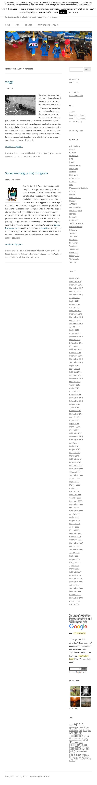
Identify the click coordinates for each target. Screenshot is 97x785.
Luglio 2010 (74, 446)
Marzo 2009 (74, 491)
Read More (72, 12)
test (80, 757)
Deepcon (83, 730)
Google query (77, 740)
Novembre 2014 (76, 359)
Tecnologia (34, 254)
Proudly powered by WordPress (37, 776)
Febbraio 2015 (75, 349)
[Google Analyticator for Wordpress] (80, 672)
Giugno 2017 (74, 304)
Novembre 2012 (76, 398)
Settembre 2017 (76, 294)
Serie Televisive (75, 226)
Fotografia (73, 168)
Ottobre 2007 (74, 546)
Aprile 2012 (74, 407)
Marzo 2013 (74, 391)
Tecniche (73, 246)
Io (83, 740)
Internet (50, 251)
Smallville (72, 753)
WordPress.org (75, 121)
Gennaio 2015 (75, 352)
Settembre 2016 (76, 323)
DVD (71, 159)
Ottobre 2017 (74, 291)
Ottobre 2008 (74, 507)
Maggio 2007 (74, 562)
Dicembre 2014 (75, 356)
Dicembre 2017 (75, 285)
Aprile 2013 (74, 388)
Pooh (71, 751)
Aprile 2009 (74, 488)
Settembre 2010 (76, 440)
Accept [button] (62, 12)
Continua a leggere (14, 146)
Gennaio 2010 (75, 462)
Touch (86, 757)
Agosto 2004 (74, 601)
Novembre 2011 (76, 414)
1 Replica (9, 88)
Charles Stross (74, 729)
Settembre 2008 (76, 511)
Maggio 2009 (74, 485)
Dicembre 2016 (75, 314)
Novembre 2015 (76, 336)
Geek (71, 740)
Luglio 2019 (74, 278)
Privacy (76, 751)
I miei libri (73, 83)
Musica (72, 191)
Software (73, 230)
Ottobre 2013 (74, 381)
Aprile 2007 (74, 565)
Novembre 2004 (76, 598)
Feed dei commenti (77, 118)
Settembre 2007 (76, 549)
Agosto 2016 (74, 327)
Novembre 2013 (76, 378)
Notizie (72, 201)
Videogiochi (74, 255)
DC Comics (73, 155)
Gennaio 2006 (75, 594)
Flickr (71, 738)
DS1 (71, 733)
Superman (73, 243)
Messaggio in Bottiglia (78, 188)
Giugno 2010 (74, 449)
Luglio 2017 (74, 301)
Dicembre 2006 (75, 578)
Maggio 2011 (74, 427)
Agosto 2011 (74, 420)
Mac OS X (80, 747)
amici (71, 725)
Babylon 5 (82, 727)
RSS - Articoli (74, 92)
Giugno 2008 (74, 520)
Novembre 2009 (76, 469)
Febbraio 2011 (75, 433)
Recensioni (9, 254)
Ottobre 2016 (74, 320)
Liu (16, 228)
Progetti (72, 213)
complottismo (85, 729)
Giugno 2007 (74, 559)
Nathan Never (75, 197)
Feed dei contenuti (77, 115)
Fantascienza (74, 165)
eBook (55, 254)
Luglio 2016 (74, 330)
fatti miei (85, 736)
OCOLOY (73, 204)
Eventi (72, 162)
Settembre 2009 (76, 475)
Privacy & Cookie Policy (48, 25)
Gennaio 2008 (75, 536)
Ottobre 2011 (74, 417)
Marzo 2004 (74, 604)
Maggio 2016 (74, 333)
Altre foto (73, 708)
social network (15, 257)
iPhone (73, 742)
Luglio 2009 (74, 482)
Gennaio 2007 (75, 575)
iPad (86, 740)
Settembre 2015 (76, 343)
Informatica (41, 251)
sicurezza (83, 751)
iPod (81, 742)
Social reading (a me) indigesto (26, 173)
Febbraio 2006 (75, 591)
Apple (78, 724)
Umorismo (73, 252)
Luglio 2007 (74, 556)
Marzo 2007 (74, 569)
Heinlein (44, 228)
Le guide (28, 25)
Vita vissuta (55, 153)
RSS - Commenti (76, 95)
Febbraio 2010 (75, 459)
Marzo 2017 (74, 307)
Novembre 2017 (76, 288)
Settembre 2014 (76, 362)
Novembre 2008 (76, 504)
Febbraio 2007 (75, 572)
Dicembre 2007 (75, 540)
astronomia (73, 727)
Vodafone (78, 759)
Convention (73, 731)
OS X (87, 749)
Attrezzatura (74, 146)
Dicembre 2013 (75, 375)
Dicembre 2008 (75, 501)
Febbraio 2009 (75, 494)
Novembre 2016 (76, 317)
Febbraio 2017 (75, 310)
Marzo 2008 (74, 530)
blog (87, 727)
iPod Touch (74, 744)
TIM (83, 757)
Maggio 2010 (74, 452)
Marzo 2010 (74, 456)
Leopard (72, 747)
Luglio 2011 (74, 423)
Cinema (72, 152)
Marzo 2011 (74, 430)
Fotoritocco (85, 738)
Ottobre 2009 (74, 472)
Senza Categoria (22, 254)
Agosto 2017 (74, 297)
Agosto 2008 (74, 514)
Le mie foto (74, 79)
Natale (72, 194)
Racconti (73, 217)
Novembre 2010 (76, 436)
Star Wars (73, 239)
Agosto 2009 (74, 478)
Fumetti (72, 172)
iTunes (84, 744)
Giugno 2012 (74, 404)
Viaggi (9, 82)
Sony (87, 755)
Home (7, 25)
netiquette (74, 748)
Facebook (75, 736)
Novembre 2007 (76, 543)
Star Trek (73, 236)
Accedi (72, 112)
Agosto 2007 (74, 553)
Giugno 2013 (74, 385)
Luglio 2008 (74, 517)
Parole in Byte (75, 207)
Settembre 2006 (76, 588)
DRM (89, 731)
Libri (57, 251)
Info (17, 25)
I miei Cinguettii (76, 130)
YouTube (73, 262)
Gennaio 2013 (75, 394)
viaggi (19, 156)
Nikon (82, 749)
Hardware (73, 175)
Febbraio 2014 (75, 372)
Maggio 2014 (74, 368)
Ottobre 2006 (74, 585)
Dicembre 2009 (75, 465)
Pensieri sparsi (43, 153)
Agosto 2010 (74, 443)
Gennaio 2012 (75, 410)
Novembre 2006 (76, 582)
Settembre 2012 (76, 401)
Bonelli (72, 149)
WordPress (86, 759)
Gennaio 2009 (75, 498)
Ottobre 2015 (74, 339)
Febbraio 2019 (75, 281)
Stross (56, 225)
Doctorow (9, 228)
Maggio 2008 (74, 523)
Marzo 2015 (74, 346)
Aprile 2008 (74, 527)
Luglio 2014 (74, 365)
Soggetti (72, 233)
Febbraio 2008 (75, 533)
